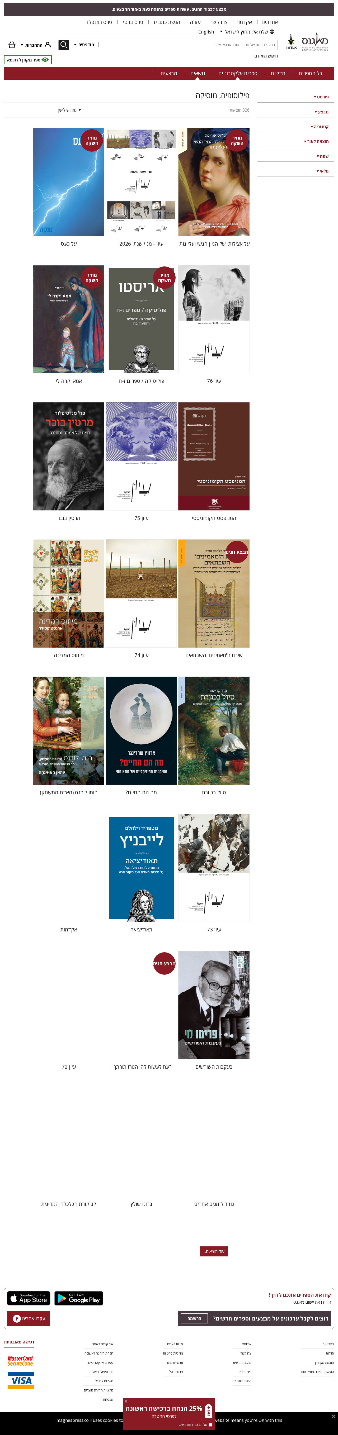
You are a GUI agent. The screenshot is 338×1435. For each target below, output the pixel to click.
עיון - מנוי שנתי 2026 (141, 243)
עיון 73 (214, 929)
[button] (43, 110)
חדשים (278, 73)
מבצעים (169, 73)
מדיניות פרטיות (173, 1353)
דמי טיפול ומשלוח (101, 1371)
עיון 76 (214, 380)
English (206, 31)
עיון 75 (141, 518)
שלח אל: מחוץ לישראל (246, 31)
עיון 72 (69, 1066)
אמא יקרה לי (69, 380)
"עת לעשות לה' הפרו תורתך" (141, 1066)
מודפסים (85, 44)
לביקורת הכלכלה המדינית (68, 1203)
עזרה (195, 22)
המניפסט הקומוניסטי (214, 518)
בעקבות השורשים (214, 1066)
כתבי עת (328, 1344)
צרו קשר (219, 22)
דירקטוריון (245, 1371)
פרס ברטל (132, 22)
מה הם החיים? (141, 792)
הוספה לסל (214, 227)
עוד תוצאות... (214, 1251)
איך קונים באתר (102, 1344)
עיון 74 (141, 655)
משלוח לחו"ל (104, 1381)
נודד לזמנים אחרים (214, 1203)
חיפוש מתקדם (266, 56)
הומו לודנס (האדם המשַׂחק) (69, 792)
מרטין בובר (68, 518)
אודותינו (269, 22)
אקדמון (244, 22)
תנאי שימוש (175, 1362)
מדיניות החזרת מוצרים (98, 1390)
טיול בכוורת (214, 792)
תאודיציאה (141, 929)
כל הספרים (310, 73)
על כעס (69, 243)
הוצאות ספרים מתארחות (317, 1371)
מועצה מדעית (242, 1362)
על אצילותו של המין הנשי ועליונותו (214, 243)
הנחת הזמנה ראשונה (98, 1353)
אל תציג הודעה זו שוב (193, 1424)
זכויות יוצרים (175, 1344)
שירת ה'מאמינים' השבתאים (214, 655)
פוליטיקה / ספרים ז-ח (141, 380)
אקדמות (68, 929)
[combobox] (188, 45)
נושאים (197, 73)
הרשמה (194, 1318)
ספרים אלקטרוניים (237, 73)
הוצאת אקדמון (324, 1362)
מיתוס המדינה (69, 655)
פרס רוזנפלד (99, 22)
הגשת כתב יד (166, 22)
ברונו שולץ (141, 1203)
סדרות (330, 1353)
